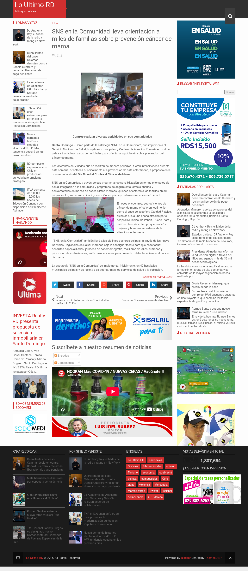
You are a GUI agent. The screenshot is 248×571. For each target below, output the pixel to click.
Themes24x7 (213, 558)
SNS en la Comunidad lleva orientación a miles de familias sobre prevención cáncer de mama (112, 39)
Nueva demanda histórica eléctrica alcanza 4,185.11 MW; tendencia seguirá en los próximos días (28, 145)
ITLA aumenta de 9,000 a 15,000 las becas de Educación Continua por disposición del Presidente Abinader (29, 200)
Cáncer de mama (154, 277)
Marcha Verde (136, 491)
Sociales (133, 466)
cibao (131, 484)
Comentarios (65, 362)
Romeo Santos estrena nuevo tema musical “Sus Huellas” (211, 310)
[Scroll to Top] (230, 557)
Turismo (133, 472)
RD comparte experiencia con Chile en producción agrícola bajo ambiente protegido (30, 172)
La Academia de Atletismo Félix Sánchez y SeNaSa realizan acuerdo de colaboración (30, 91)
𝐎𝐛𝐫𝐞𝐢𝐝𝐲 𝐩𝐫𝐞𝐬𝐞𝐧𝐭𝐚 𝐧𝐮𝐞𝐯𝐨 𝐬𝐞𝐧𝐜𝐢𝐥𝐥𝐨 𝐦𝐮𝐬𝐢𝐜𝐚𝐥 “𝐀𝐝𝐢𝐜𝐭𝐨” (42, 496)
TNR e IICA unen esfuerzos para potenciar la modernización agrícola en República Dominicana (30, 117)
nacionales (155, 460)
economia (149, 472)
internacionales (152, 466)
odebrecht (165, 472)
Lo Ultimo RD (34, 5)
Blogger (186, 558)
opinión (170, 466)
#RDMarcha (155, 497)
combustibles (149, 478)
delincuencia (135, 497)
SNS (169, 277)
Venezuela (161, 484)
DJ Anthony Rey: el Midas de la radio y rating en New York (211, 228)
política (132, 478)
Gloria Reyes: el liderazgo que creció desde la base (210, 285)
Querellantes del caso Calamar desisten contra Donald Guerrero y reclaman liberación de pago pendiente (213, 200)
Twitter (154, 491)
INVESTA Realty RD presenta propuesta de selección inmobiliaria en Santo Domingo (29, 329)
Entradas (63, 355)
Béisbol (167, 491)
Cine (165, 478)
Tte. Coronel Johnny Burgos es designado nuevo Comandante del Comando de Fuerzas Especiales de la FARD (38, 535)
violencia (144, 484)
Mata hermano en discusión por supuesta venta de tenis (45, 479)
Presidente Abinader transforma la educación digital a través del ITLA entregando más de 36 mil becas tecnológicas (212, 257)
